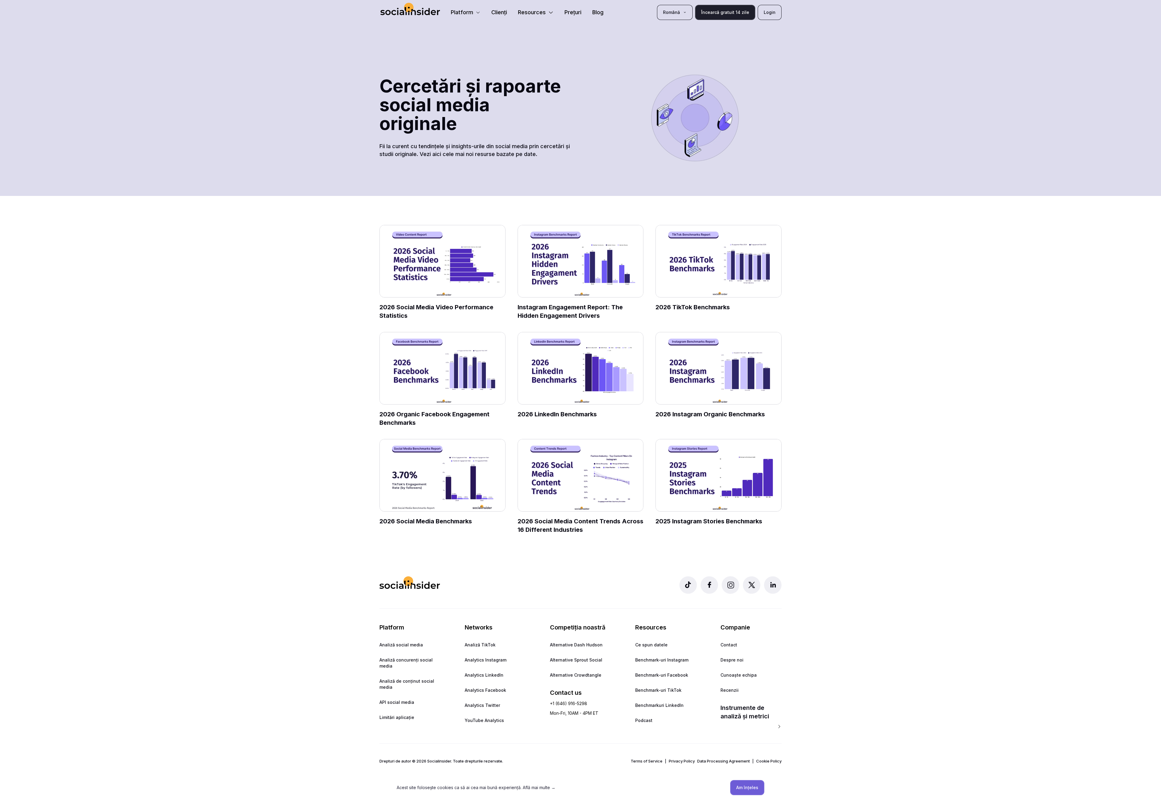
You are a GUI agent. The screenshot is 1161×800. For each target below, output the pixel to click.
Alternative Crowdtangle (575, 675)
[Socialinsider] (410, 9)
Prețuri (572, 12)
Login (770, 12)
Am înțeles (747, 787)
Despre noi (731, 659)
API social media (396, 702)
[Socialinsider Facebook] (709, 585)
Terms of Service (646, 761)
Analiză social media (401, 644)
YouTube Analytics (484, 720)
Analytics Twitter (482, 705)
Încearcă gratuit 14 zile (725, 12)
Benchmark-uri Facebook (661, 675)
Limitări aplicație (396, 717)
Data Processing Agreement (723, 761)
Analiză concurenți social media (406, 662)
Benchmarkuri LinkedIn (659, 705)
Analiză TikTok (480, 644)
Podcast (643, 720)
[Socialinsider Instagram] (730, 585)
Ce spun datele (651, 644)
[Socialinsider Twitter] (751, 585)
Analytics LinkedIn (484, 675)
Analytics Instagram (485, 659)
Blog (597, 12)
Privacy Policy (682, 761)
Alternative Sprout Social (576, 659)
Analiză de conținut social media (406, 684)
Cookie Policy (769, 761)
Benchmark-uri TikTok (658, 690)
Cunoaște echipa (738, 675)
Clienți (499, 12)
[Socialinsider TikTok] (688, 585)
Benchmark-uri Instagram (661, 659)
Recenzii (729, 690)
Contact (728, 644)
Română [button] (671, 12)
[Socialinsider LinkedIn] (773, 585)
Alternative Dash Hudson (576, 644)
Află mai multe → (539, 787)
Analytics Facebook (485, 690)
